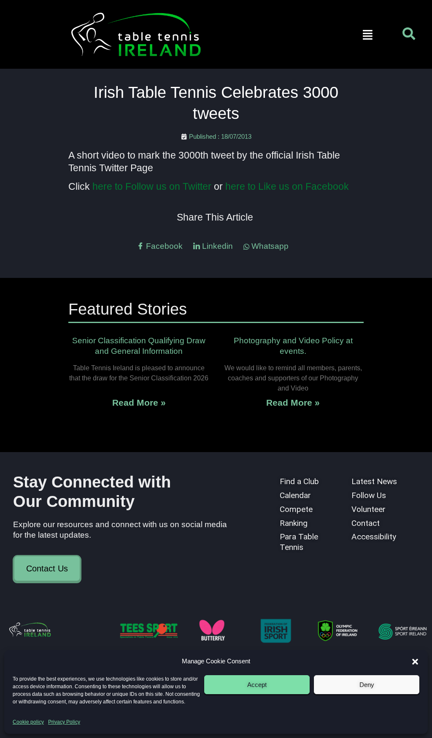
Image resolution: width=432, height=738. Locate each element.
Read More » (139, 402)
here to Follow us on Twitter (153, 186)
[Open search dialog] (408, 35)
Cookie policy (28, 722)
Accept (257, 684)
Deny (366, 684)
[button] (415, 661)
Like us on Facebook (303, 186)
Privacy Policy (64, 722)
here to (241, 186)
